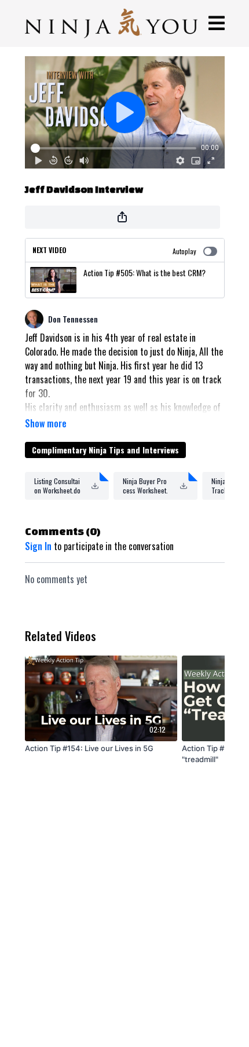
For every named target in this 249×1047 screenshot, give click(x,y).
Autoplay (184, 251)
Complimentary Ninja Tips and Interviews (105, 450)
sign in (38, 546)
